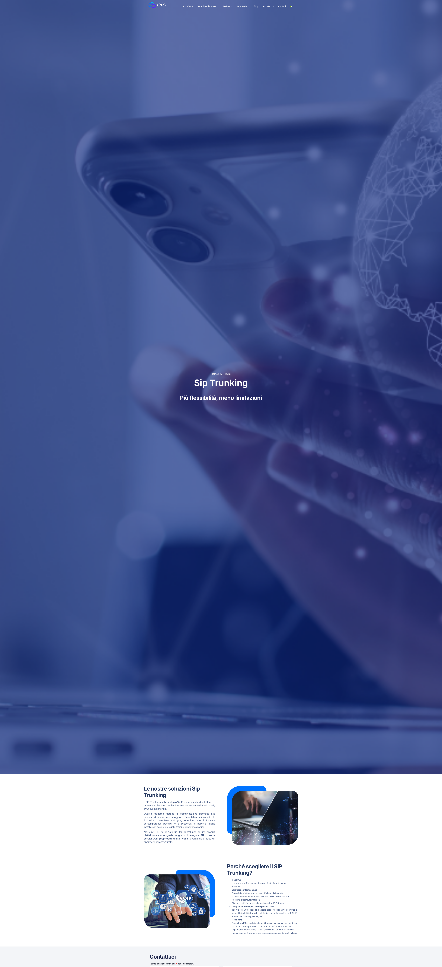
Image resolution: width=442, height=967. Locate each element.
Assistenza (268, 6)
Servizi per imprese (206, 6)
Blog (256, 6)
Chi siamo (188, 6)
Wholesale (242, 6)
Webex (226, 6)
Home (214, 373)
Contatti (282, 6)
